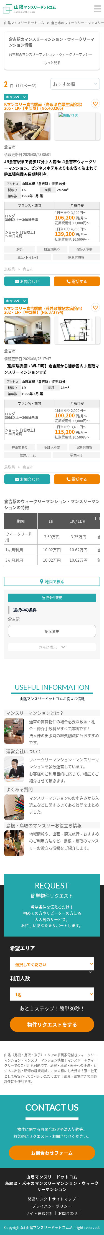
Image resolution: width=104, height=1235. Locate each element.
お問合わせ (29, 281)
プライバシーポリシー (52, 1206)
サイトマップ (64, 1199)
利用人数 (20, 978)
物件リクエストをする (52, 1024)
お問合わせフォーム (52, 1152)
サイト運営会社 (40, 1213)
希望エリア (22, 948)
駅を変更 (52, 631)
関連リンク (38, 1199)
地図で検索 (54, 581)
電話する (79, 281)
